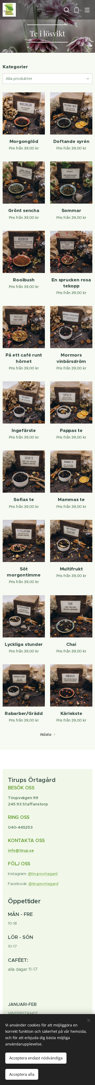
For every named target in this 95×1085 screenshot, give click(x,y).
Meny (87, 9)
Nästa (45, 734)
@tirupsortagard (43, 873)
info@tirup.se (21, 850)
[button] (66, 9)
